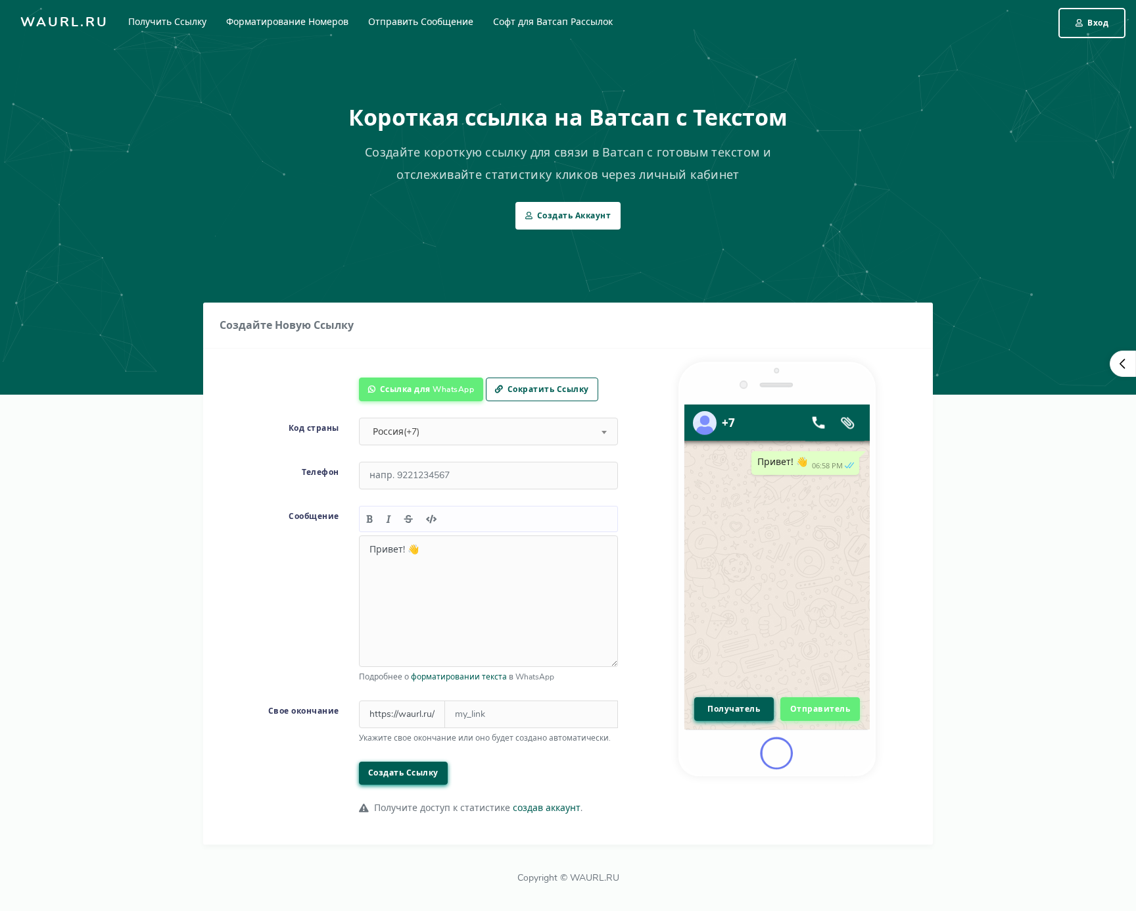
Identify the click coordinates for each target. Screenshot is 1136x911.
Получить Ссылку (167, 22)
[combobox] (488, 431)
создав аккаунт (546, 808)
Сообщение (314, 516)
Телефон (320, 472)
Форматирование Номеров (287, 22)
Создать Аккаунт (572, 215)
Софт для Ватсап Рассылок (553, 22)
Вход (1097, 23)
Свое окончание (303, 711)
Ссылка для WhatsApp (425, 389)
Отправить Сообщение (420, 22)
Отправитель (820, 708)
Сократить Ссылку (547, 389)
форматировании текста (459, 677)
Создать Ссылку (403, 773)
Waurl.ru (64, 22)
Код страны (314, 428)
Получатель (733, 708)
